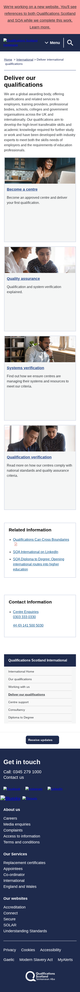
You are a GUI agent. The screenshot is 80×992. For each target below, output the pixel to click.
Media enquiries (17, 824)
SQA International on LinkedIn (35, 552)
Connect (10, 913)
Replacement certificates (24, 863)
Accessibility (50, 950)
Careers (10, 818)
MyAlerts (65, 960)
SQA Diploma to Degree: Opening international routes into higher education (38, 564)
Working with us (19, 686)
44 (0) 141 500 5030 (28, 625)
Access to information (21, 836)
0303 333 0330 (24, 617)
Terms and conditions (21, 842)
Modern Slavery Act (36, 960)
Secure (9, 919)
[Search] (70, 42)
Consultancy (16, 709)
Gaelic (8, 960)
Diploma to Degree (21, 717)
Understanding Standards (25, 931)
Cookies (28, 950)
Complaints (13, 830)
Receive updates (40, 740)
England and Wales (19, 886)
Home (8, 59)
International (24, 59)
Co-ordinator (14, 875)
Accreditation (14, 907)
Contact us (13, 777)
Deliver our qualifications (26, 694)
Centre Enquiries (26, 612)
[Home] (20, 42)
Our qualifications (20, 679)
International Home (21, 671)
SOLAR (9, 925)
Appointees (13, 869)
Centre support (18, 702)
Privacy (9, 950)
